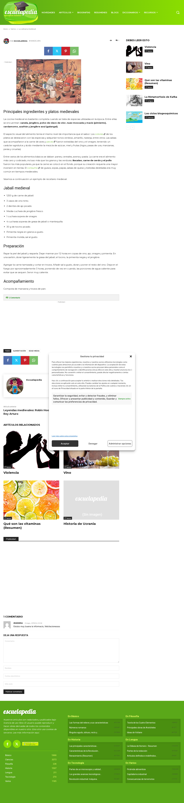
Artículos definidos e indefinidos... (142, 756)
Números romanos (77, 727)
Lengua (150, 101)
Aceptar (65, 443)
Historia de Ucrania (80, 524)
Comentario (14, 298)
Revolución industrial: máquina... (83, 779)
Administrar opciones (120, 443)
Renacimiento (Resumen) (81, 756)
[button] (130, 356)
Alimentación (19, 351)
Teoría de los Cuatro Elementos (141, 723)
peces (49, 141)
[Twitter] (57, 51)
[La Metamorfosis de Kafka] (134, 100)
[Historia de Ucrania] (91, 500)
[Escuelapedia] (6, 41)
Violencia (11, 473)
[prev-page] (128, 128)
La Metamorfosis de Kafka (161, 97)
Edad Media (34, 351)
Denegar (93, 443)
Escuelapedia (20, 41)
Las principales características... (83, 746)
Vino (67, 473)
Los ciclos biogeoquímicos (161, 113)
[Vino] (134, 67)
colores (99, 134)
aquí (37, 732)
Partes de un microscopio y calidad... (85, 769)
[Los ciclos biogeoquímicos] (134, 117)
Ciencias (151, 118)
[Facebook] (48, 51)
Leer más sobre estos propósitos (64, 436)
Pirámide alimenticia (136, 769)
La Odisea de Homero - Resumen (142, 746)
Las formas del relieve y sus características (88, 723)
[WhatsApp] (74, 51)
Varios (8, 467)
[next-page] (132, 128)
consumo (32, 168)
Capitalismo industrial (137, 774)
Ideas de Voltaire (134, 732)
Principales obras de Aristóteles (141, 727)
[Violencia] (31, 448)
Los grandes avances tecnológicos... (85, 774)
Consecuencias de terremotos (140, 779)
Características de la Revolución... (84, 751)
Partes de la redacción (137, 751)
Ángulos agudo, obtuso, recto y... (83, 732)
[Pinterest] (65, 51)
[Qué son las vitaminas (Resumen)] (31, 500)
